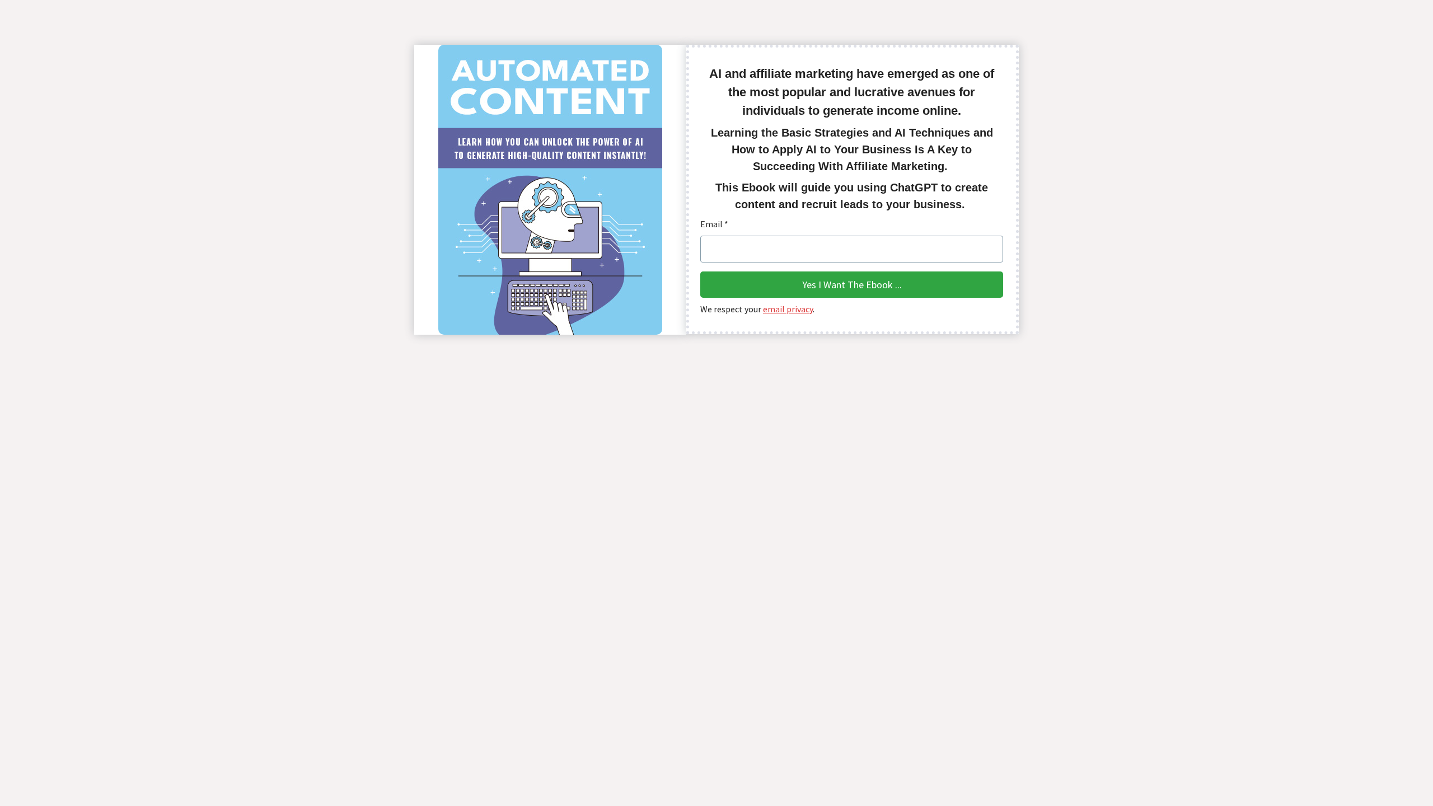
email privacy (788, 309)
